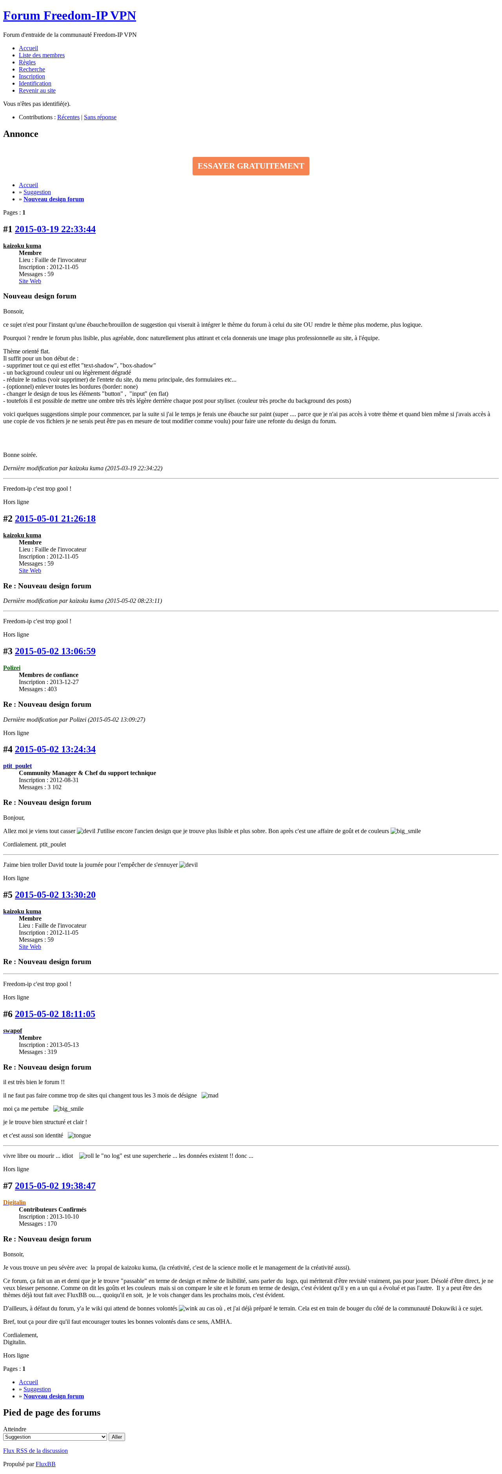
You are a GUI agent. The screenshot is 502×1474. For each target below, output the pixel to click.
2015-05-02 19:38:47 (55, 1186)
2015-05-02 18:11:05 (55, 1014)
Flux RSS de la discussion (35, 1450)
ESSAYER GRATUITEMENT (251, 166)
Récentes (68, 117)
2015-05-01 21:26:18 (55, 518)
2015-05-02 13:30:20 (55, 895)
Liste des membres (42, 55)
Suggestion (37, 192)
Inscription (32, 76)
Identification (35, 83)
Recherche (32, 69)
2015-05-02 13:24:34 (55, 749)
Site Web (30, 281)
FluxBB (46, 1464)
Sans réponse (100, 117)
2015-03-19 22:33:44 (55, 229)
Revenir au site (37, 90)
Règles (27, 62)
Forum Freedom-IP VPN (69, 15)
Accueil (28, 48)
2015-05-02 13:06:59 (55, 651)
